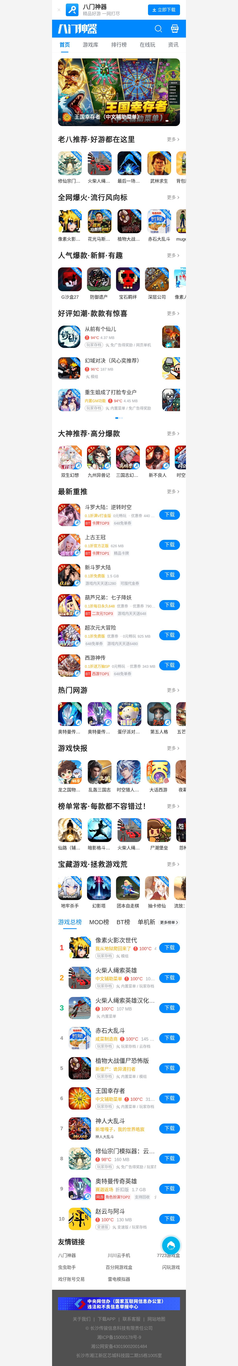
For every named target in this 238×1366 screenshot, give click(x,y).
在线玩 (147, 45)
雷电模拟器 (119, 1279)
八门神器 (67, 1255)
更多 (171, 139)
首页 (65, 45)
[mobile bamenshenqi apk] (175, 28)
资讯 (173, 45)
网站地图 (156, 1319)
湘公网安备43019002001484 (119, 1346)
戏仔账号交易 (71, 1279)
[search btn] (158, 28)
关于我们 (82, 1319)
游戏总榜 (70, 922)
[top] (169, 922)
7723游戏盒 (168, 1255)
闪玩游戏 (171, 1267)
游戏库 (90, 45)
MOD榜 (99, 922)
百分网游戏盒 (119, 1267)
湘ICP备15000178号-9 (119, 1337)
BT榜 (123, 922)
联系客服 (131, 1319)
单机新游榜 (152, 922)
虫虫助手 (67, 1267)
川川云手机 (119, 1255)
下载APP (106, 1319)
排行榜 (119, 45)
